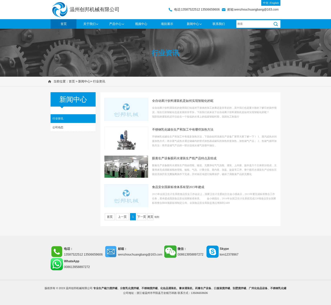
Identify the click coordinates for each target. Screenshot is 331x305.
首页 (64, 23)
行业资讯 (99, 81)
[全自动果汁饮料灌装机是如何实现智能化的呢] (126, 110)
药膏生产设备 (203, 288)
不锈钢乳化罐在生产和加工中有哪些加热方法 (182, 129)
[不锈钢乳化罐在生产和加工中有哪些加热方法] (126, 149)
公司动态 (57, 127)
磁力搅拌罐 (110, 288)
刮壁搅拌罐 (239, 288)
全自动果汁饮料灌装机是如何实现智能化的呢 (182, 100)
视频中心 (141, 23)
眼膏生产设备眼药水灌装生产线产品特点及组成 (184, 158)
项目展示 (167, 23)
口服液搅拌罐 (222, 288)
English (274, 2)
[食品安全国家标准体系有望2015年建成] (126, 196)
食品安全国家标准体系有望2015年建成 (178, 187)
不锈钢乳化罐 (278, 288)
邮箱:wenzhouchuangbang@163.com (253, 9)
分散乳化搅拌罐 (129, 288)
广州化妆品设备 (258, 288)
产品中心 (115, 23)
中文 (265, 2)
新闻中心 (193, 23)
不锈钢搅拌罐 (150, 288)
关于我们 (89, 23)
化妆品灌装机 (168, 288)
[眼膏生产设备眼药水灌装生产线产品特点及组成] (126, 166)
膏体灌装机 (186, 288)
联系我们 (219, 23)
